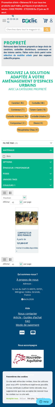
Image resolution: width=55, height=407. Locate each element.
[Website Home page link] (35, 20)
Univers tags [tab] (10, 179)
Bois (9, 156)
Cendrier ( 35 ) (18, 103)
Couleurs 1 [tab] (9, 185)
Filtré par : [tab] (9, 143)
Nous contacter (27, 313)
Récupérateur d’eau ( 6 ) (27, 130)
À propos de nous (27, 279)
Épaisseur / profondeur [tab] (16, 167)
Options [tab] (7, 162)
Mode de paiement (27, 325)
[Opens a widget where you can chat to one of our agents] (44, 402)
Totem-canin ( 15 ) (38, 109)
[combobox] (24, 29)
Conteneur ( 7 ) (17, 109)
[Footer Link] (27, 367)
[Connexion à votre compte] (51, 20)
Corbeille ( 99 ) (38, 103)
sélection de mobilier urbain (18, 55)
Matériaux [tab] (8, 150)
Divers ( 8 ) (38, 123)
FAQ (27, 321)
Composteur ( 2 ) (17, 123)
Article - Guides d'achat (27, 317)
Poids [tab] (6, 173)
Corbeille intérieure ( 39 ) (17, 116)
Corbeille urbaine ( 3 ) (40, 116)
